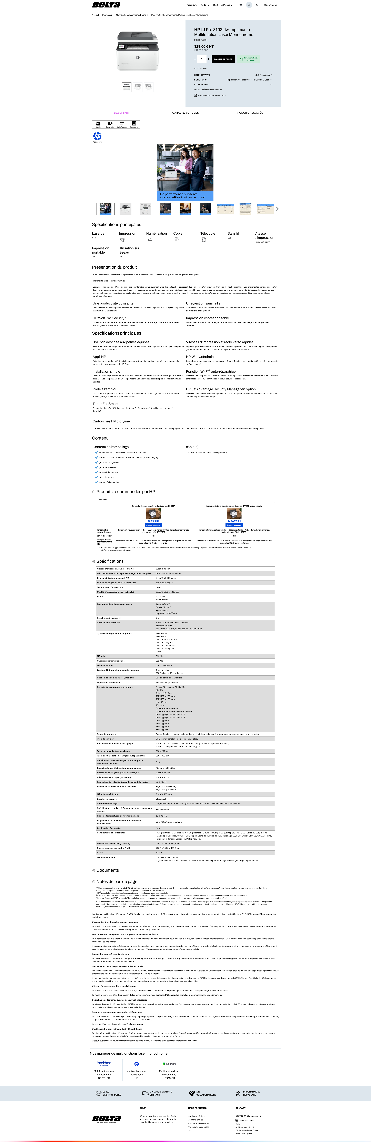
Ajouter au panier (153, 525)
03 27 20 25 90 (242, 1116)
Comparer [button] (202, 68)
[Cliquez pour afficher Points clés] (110, 124)
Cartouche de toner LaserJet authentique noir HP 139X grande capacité (234, 506)
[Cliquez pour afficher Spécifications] (122, 124)
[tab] (122, 113)
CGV (190, 1131)
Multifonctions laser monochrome (131, 15)
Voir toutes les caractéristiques (208, 89)
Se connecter (270, 5)
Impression (107, 15)
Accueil (95, 15)
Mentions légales (195, 1120)
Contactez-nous (246, 1121)
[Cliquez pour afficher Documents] (134, 124)
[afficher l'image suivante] (276, 172)
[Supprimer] (195, 59)
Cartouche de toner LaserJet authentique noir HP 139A (153, 506)
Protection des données (198, 1127)
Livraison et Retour (196, 1116)
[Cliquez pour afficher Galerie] (98, 124)
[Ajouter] (208, 59)
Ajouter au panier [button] (223, 59)
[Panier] (240, 5)
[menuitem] (192, 5)
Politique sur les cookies (198, 1123)
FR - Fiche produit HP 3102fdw (211, 96)
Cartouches (103, 499)
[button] (249, 5)
